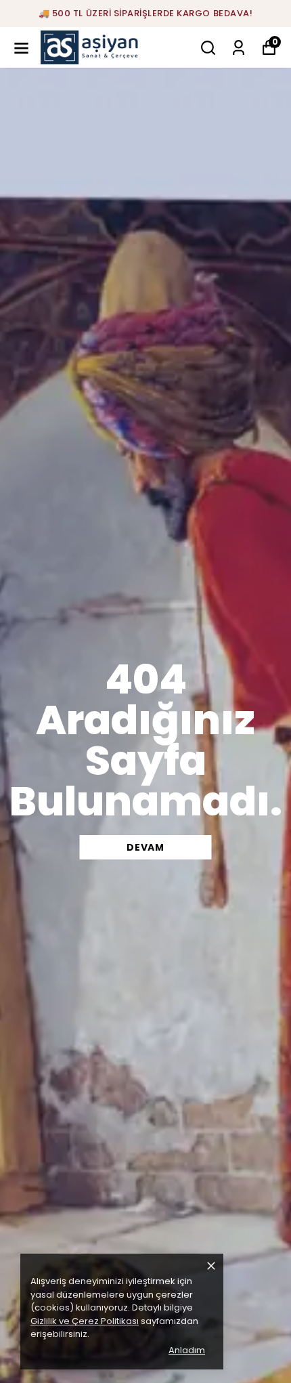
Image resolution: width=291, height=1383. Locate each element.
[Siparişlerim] (238, 47)
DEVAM (145, 847)
